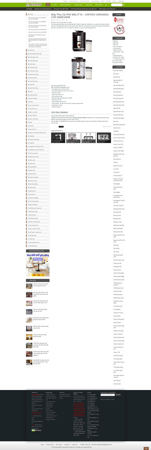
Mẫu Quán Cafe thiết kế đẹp (61, 9)
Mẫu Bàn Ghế (117, 218)
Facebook (103, 399)
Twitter (109, 399)
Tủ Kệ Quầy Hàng (118, 367)
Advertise (67, 444)
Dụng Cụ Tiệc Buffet (118, 151)
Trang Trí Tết (116, 352)
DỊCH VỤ (114, 1)
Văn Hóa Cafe (117, 384)
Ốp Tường (116, 251)
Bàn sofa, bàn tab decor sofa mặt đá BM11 (38, 29)
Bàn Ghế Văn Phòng (118, 118)
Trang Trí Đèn (116, 316)
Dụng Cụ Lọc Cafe (118, 144)
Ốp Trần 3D (116, 248)
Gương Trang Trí (117, 175)
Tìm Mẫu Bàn (116, 309)
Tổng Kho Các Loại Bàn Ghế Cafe (43, 9)
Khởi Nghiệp (116, 184)
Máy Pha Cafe (107, 126)
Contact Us (75, 444)
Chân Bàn (116, 131)
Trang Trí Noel (117, 322)
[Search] (124, 5)
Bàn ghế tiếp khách (118, 115)
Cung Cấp (88, 4)
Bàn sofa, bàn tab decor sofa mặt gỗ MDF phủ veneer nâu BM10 (37, 26)
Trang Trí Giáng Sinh (118, 319)
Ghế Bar (115, 162)
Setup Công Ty (117, 270)
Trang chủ (65, 1)
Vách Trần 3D (117, 380)
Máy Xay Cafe (117, 215)
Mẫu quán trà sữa (118, 231)
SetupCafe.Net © (65, 4)
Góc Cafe (115, 169)
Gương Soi (116, 172)
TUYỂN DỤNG (121, 1)
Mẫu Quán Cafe (117, 222)
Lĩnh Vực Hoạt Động (95, 1)
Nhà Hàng (116, 245)
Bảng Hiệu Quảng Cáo (119, 124)
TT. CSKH (54, 4)
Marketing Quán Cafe (118, 209)
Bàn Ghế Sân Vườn (118, 111)
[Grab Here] (106, 4)
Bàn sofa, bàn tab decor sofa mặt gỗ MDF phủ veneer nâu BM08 (37, 18)
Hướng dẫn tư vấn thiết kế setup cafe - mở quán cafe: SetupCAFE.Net (73, 447)
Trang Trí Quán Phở (118, 344)
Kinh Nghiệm (116, 192)
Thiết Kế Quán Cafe (118, 298)
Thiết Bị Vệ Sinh (117, 291)
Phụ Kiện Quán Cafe (118, 260)
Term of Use (59, 444)
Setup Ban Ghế (117, 263)
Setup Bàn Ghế (117, 266)
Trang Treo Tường (118, 312)
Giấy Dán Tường (117, 165)
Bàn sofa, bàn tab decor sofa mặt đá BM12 (38, 32)
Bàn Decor (116, 73)
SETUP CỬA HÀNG (118, 273)
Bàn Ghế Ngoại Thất (118, 85)
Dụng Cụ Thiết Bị (117, 147)
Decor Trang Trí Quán (119, 137)
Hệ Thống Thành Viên (73, 1)
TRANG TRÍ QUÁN (118, 331)
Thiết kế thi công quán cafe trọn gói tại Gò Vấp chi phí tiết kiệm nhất (40, 344)
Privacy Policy (50, 444)
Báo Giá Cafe (116, 128)
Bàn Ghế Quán (117, 92)
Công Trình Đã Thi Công (84, 1)
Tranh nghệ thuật (117, 359)
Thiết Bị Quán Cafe (118, 288)
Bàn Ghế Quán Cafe (118, 101)
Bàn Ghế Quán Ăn (118, 95)
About (42, 444)
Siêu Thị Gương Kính (118, 279)
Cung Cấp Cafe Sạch (118, 134)
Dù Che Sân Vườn (118, 141)
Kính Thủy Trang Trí (118, 205)
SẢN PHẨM (108, 1)
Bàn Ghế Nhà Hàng (118, 88)
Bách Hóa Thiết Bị (118, 70)
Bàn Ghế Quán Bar (118, 98)
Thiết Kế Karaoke (117, 294)
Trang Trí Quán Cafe (118, 337)
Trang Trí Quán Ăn (118, 334)
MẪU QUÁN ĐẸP (118, 228)
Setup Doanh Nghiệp (118, 276)
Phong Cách (78, 4)
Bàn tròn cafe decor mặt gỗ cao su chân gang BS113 (37, 35)
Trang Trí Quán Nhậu (118, 340)
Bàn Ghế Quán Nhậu (118, 105)
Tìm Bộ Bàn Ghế (117, 306)
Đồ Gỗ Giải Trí (117, 159)
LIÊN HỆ (102, 1)
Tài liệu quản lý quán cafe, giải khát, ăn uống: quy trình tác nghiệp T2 (41, 353)
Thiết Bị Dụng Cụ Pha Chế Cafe (107, 9)
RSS (114, 399)
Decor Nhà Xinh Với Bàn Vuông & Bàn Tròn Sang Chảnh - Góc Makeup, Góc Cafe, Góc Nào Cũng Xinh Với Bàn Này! (38, 45)
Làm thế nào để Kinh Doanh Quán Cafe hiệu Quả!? (84, 9)
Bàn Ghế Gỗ (116, 77)
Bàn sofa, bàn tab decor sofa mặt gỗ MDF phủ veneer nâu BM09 (37, 22)
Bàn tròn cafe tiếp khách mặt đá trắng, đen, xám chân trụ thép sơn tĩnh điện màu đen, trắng (38, 40)
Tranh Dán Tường (118, 355)
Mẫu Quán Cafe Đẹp (118, 225)
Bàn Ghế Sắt (116, 108)
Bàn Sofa (115, 121)
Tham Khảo (98, 4)
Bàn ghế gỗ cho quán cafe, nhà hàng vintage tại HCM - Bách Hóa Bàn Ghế (41, 361)
